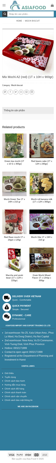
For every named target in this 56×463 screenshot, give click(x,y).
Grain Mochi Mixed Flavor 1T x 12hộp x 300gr (41, 278)
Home (19, 21)
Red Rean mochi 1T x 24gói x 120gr (14, 238)
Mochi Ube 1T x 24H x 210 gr (41, 238)
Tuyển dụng (10, 377)
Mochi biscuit (32, 21)
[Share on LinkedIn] (31, 92)
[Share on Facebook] (10, 92)
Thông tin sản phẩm (14, 110)
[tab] (28, 110)
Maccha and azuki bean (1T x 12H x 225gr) (14, 278)
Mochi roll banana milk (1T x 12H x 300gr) (41, 200)
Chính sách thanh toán (15, 392)
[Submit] (4, 14)
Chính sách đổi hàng (14, 388)
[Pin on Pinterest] (26, 92)
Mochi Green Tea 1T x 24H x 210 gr (14, 200)
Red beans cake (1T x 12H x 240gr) (41, 162)
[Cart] (52, 5)
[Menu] (4, 5)
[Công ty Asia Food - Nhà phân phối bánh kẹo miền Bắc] (28, 5)
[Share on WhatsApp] (5, 92)
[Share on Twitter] (15, 92)
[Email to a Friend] (21, 92)
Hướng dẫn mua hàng (15, 385)
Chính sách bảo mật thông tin (19, 400)
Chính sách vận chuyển (16, 396)
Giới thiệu (9, 373)
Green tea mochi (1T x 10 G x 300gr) (14, 162)
